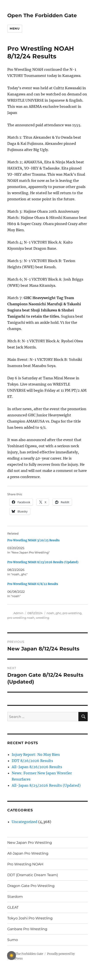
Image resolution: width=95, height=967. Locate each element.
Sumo (12, 940)
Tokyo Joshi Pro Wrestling (30, 918)
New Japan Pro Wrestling (29, 842)
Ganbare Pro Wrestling (27, 929)
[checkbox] (11, 955)
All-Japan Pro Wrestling (27, 853)
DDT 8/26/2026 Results (32, 760)
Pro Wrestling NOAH (25, 864)
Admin (18, 613)
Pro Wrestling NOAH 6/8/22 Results (32, 584)
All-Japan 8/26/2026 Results (37, 767)
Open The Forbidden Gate (42, 15)
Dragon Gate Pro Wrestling (31, 886)
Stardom (15, 896)
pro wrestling (72, 613)
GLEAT (13, 907)
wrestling (42, 617)
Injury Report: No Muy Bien (36, 754)
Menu (14, 28)
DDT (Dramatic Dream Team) (32, 875)
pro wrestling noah (20, 617)
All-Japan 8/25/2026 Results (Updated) (46, 785)
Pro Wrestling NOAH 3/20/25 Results (33, 540)
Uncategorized (24, 822)
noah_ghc (54, 613)
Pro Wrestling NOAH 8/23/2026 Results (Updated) (42, 562)
